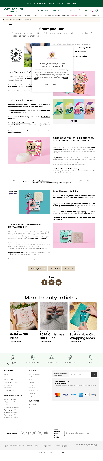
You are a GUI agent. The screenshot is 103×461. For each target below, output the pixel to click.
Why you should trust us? (12, 402)
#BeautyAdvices (38, 268)
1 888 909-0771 (63, 383)
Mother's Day (33, 385)
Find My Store (33, 404)
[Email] (59, 282)
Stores (58, 445)
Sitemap (29, 445)
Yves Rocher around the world (57, 433)
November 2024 (19, 337)
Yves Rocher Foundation (12, 407)
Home (5, 20)
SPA (30, 407)
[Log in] (91, 10)
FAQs (6, 374)
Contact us (7, 377)
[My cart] (96, 10)
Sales (30, 379)
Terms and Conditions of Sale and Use (14, 445)
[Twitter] (51, 282)
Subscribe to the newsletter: (60, 374)
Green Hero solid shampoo (18, 106)
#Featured (54, 268)
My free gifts (8, 385)
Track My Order (9, 379)
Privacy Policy (36, 445)
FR (74, 10)
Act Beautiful (15, 20)
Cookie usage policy (47, 445)
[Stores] (79, 10)
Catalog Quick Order (11, 382)
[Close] (70, 48)
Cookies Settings (51, 85)
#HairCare (68, 268)
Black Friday (33, 377)
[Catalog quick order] (85, 10)
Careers (6, 404)
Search (38, 10)
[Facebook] (44, 282)
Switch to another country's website (78, 433)
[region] (52, 69)
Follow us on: (11, 433)
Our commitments (10, 399)
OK (94, 374)
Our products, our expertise (37, 396)
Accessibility (8, 388)
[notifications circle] (92, 11)
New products (33, 390)
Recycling (32, 393)
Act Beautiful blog (34, 374)
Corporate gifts (9, 390)
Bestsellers (32, 388)
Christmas (32, 382)
